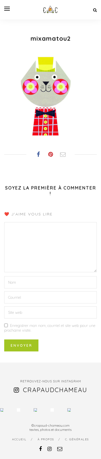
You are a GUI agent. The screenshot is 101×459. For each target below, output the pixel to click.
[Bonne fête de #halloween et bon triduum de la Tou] (69, 410)
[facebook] (40, 449)
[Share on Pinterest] (50, 154)
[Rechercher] (95, 10)
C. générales (77, 439)
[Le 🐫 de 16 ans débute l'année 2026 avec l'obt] (1, 410)
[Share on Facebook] (38, 154)
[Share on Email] (63, 154)
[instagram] (49, 449)
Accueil (19, 439)
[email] (59, 449)
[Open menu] (7, 9)
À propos (46, 439)
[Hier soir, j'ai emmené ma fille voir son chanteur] (52, 410)
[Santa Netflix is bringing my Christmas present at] (18, 410)
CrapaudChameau (55, 390)
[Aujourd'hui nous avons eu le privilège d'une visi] (35, 410)
